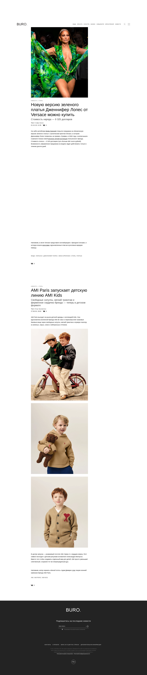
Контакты (48, 644)
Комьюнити (100, 24)
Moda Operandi (51, 131)
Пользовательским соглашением (65, 653)
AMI (32, 577)
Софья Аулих (39, 123)
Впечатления (109, 24)
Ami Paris (37, 577)
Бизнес (93, 24)
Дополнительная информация (91, 644)
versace (39, 256)
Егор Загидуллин (40, 309)
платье (79, 256)
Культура (86, 24)
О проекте (56, 644)
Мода (74, 24)
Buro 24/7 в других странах (70, 644)
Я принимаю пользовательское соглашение (74, 629)
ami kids (45, 577)
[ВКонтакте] (44, 125)
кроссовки (46, 245)
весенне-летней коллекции (57, 139)
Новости (118, 24)
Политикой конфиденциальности (82, 653)
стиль (73, 256)
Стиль (41, 100)
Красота (80, 24)
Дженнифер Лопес (50, 256)
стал (73, 570)
